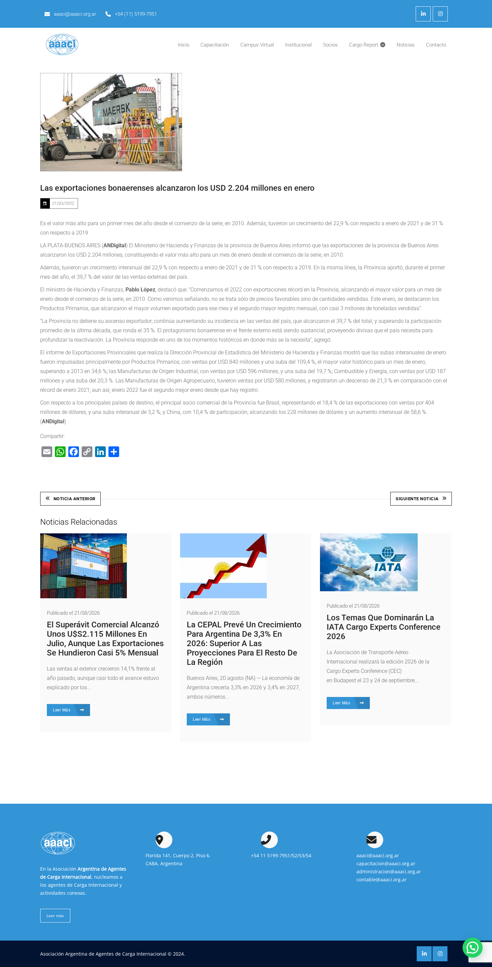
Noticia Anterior (74, 498)
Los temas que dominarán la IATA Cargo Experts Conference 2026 (383, 627)
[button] (473, 948)
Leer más (55, 915)
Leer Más (62, 710)
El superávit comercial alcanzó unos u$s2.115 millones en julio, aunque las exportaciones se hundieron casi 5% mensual (105, 638)
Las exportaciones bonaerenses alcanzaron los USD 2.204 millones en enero (177, 188)
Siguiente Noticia (417, 498)
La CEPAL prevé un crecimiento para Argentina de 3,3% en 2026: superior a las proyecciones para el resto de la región (244, 643)
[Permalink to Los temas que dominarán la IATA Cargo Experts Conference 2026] (369, 589)
